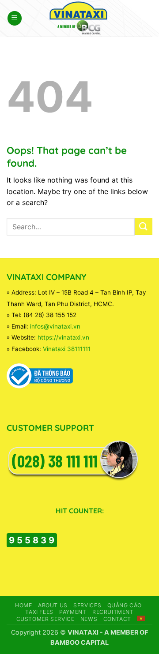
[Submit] (143, 226)
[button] (15, 18)
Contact (117, 619)
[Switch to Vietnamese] (141, 618)
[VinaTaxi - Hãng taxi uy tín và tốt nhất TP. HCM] (79, 18)
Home (23, 605)
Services (87, 605)
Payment (72, 612)
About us (53, 605)
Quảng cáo (124, 605)
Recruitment (113, 612)
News (88, 619)
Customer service (45, 619)
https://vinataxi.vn (63, 337)
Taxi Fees (39, 612)
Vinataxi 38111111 (67, 348)
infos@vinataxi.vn (55, 326)
